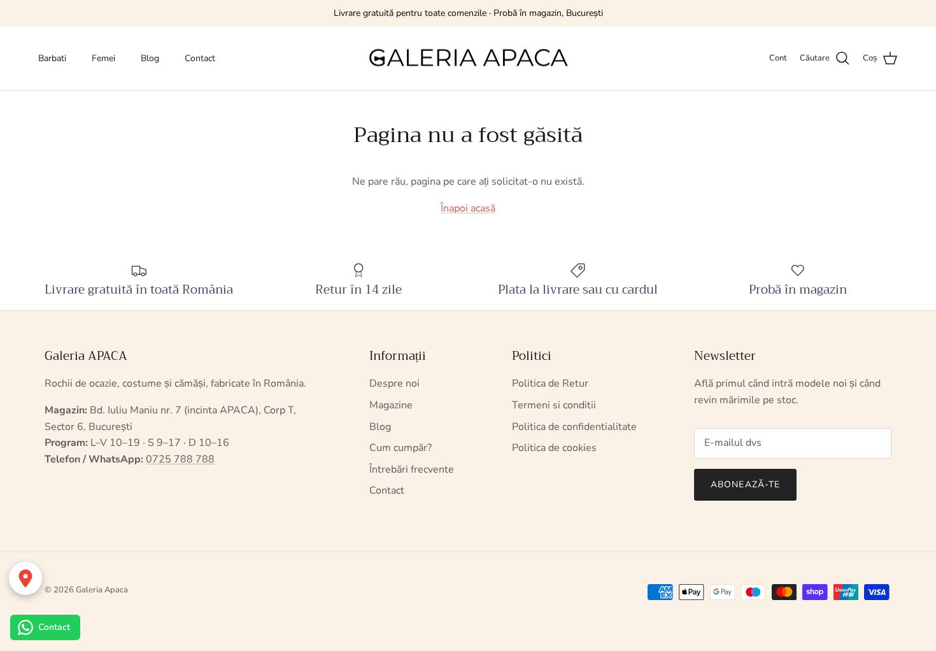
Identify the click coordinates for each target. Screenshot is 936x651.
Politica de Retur (550, 383)
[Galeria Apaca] (468, 58)
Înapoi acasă (468, 208)
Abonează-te (745, 484)
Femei (103, 58)
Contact (200, 58)
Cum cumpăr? (400, 448)
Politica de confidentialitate (574, 427)
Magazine (391, 405)
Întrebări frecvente (411, 469)
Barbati (52, 58)
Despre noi (394, 383)
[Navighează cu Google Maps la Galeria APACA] (25, 578)
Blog (150, 58)
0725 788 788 (180, 459)
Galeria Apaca (102, 590)
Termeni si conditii (554, 405)
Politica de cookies (554, 448)
